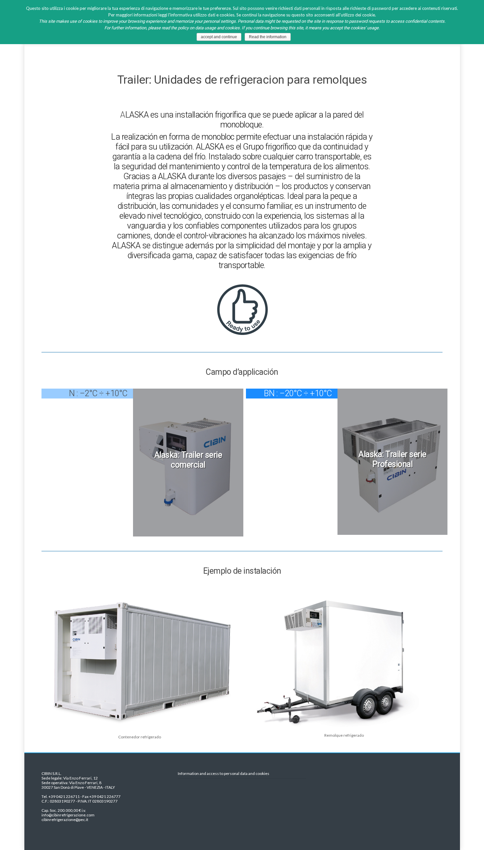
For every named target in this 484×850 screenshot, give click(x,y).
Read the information (267, 37)
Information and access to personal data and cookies (223, 773)
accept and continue (219, 37)
